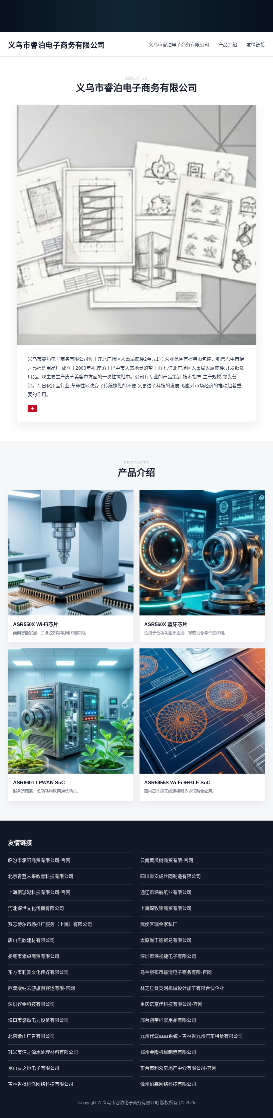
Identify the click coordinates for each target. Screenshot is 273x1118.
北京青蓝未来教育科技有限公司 (40, 876)
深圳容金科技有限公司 (31, 1004)
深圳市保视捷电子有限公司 (168, 956)
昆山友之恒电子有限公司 (33, 1068)
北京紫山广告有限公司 (31, 1036)
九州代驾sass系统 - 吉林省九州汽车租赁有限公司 (191, 1036)
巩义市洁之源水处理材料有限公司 (43, 1052)
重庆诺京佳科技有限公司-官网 (171, 1004)
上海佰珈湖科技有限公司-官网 (39, 892)
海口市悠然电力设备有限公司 (38, 1020)
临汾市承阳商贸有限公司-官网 (39, 860)
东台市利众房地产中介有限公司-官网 (178, 1068)
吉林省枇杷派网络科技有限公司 (40, 1084)
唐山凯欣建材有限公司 (31, 940)
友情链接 (255, 44)
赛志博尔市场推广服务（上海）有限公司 (50, 924)
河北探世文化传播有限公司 (36, 908)
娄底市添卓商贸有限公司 (33, 956)
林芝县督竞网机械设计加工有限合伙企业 (182, 988)
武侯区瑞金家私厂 (158, 924)
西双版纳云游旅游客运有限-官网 (41, 988)
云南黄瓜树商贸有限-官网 (166, 860)
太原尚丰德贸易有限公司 (165, 940)
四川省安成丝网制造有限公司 (170, 876)
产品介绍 (227, 44)
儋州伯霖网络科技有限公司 (168, 1084)
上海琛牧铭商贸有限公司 (165, 908)
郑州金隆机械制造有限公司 (168, 1052)
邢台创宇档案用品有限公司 (168, 1020)
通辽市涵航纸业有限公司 (165, 892)
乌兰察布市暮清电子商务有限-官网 (176, 972)
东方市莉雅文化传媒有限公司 (38, 972)
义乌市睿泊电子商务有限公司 (178, 44)
